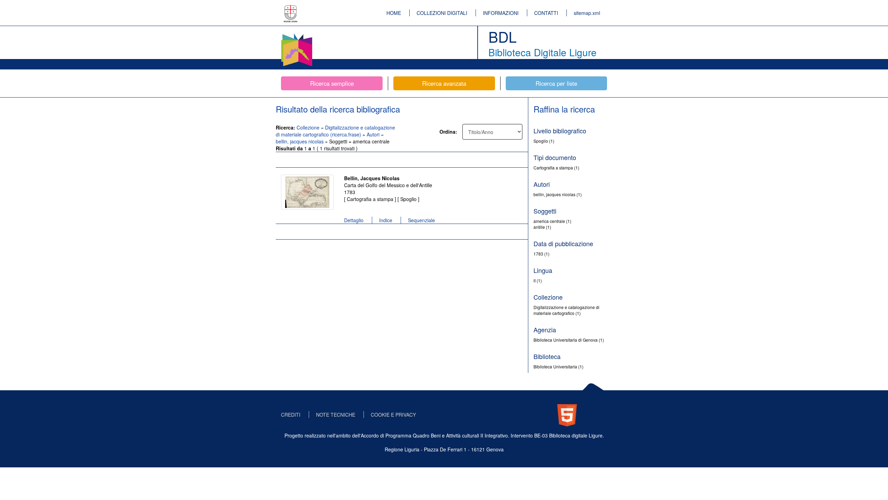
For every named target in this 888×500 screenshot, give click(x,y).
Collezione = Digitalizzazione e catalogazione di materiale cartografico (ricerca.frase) (335, 131)
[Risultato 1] (307, 192)
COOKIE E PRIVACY (393, 414)
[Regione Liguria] (291, 8)
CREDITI (290, 414)
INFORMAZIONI (501, 12)
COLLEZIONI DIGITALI (442, 12)
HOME (393, 12)
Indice (385, 220)
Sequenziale (421, 220)
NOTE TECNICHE (335, 414)
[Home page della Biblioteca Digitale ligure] (296, 34)
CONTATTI (546, 12)
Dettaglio (354, 220)
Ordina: (448, 131)
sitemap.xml (587, 12)
